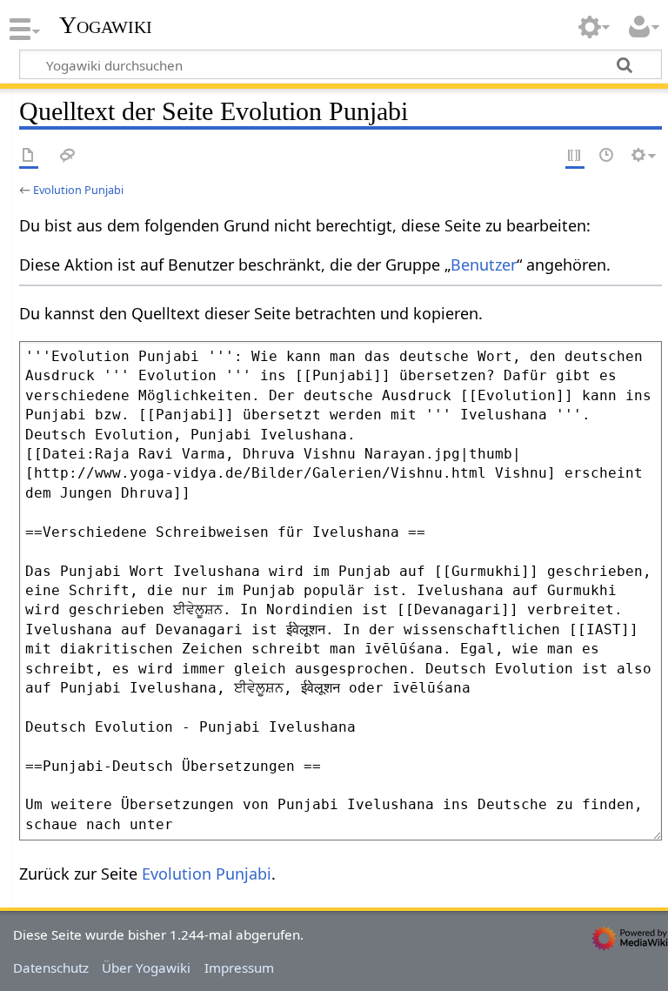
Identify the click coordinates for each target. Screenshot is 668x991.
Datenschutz (51, 967)
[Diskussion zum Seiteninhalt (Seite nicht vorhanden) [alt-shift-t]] (67, 156)
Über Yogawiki (146, 967)
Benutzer (484, 264)
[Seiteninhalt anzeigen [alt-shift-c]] (28, 156)
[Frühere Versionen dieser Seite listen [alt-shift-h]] (607, 156)
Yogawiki (105, 25)
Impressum (239, 967)
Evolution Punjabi (78, 190)
